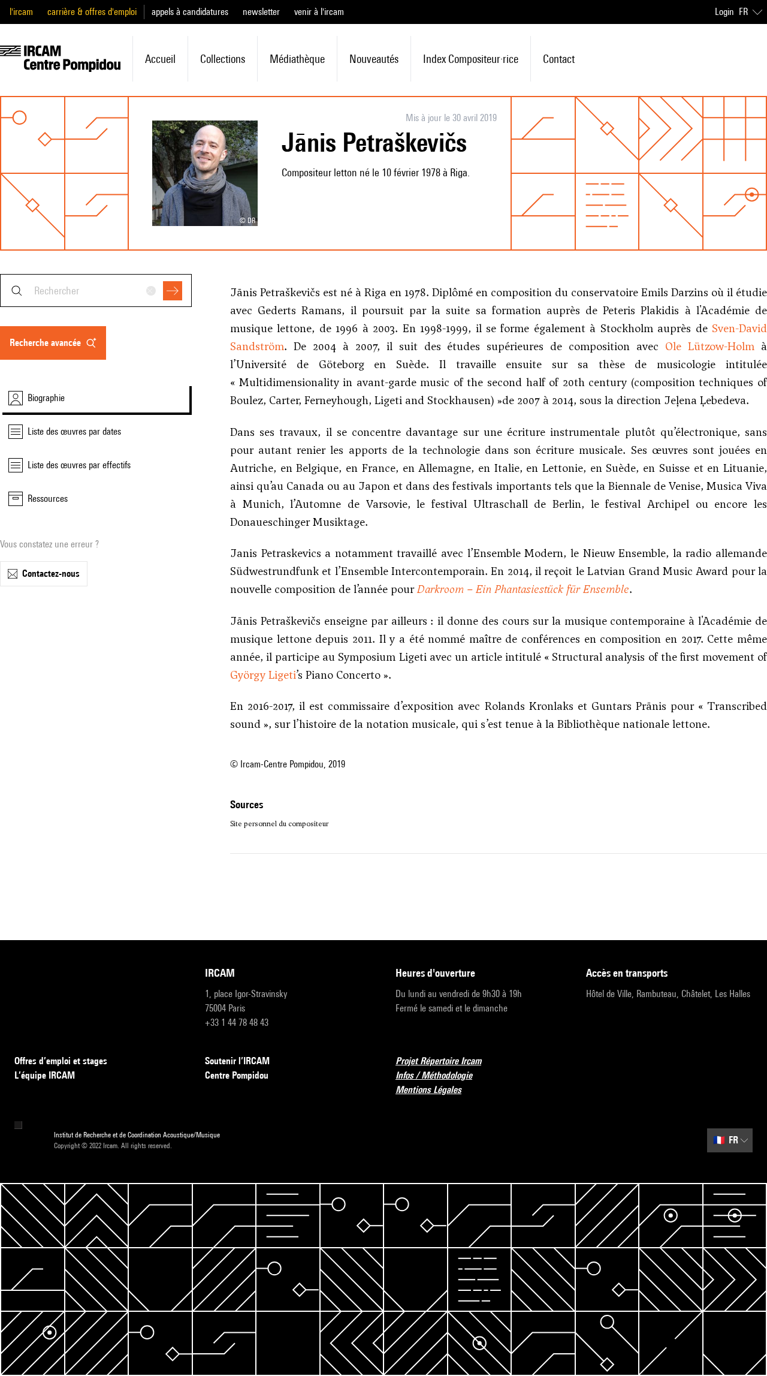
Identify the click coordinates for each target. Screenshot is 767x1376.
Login (724, 11)
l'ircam (21, 11)
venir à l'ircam (319, 11)
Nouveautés (373, 58)
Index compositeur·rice (470, 58)
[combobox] (96, 290)
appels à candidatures (190, 11)
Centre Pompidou (236, 1075)
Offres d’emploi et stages (60, 1061)
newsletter (261, 11)
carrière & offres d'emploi (92, 11)
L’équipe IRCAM (44, 1075)
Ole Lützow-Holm (709, 346)
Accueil (160, 58)
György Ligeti (263, 674)
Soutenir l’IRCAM (237, 1061)
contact (559, 58)
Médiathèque (297, 58)
